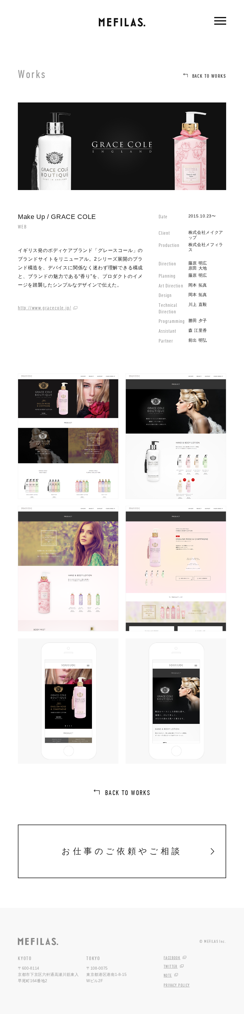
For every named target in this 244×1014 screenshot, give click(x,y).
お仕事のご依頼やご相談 (122, 851)
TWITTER (171, 966)
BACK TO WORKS (209, 76)
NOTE (168, 975)
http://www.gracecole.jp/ (44, 308)
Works (32, 73)
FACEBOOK (172, 957)
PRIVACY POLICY (177, 985)
